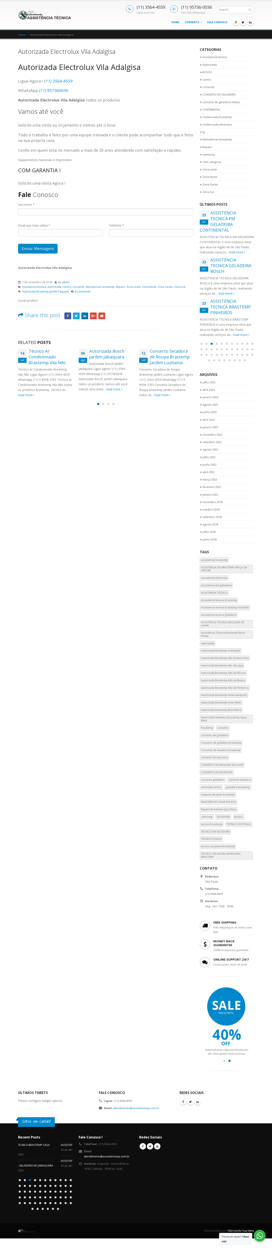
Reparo (120, 287)
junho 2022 (210, 464)
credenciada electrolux (217, 124)
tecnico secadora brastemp (218, 846)
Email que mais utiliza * (34, 225)
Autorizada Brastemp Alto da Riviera (223, 680)
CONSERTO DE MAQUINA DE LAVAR (222, 765)
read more (25, 395)
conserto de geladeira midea (221, 102)
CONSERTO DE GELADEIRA (219, 94)
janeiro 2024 (210, 397)
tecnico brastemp (211, 824)
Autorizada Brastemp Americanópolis (224, 695)
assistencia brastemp (214, 560)
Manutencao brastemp (100, 287)
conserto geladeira (212, 780)
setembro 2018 (212, 517)
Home (175, 22)
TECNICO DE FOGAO (239, 824)
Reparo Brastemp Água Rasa (218, 809)
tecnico (238, 817)
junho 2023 (210, 412)
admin (66, 282)
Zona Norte (149, 287)
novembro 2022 (212, 434)
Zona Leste (133, 287)
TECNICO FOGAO (211, 839)
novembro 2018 (212, 502)
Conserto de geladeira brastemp (221, 743)
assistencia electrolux (214, 578)
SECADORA (223, 817)
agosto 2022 (210, 449)
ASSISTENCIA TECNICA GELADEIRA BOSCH (230, 265)
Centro (66, 287)
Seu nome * (26, 205)
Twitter (76, 315)
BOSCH (207, 72)
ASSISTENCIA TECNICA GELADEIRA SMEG (43, 1161)
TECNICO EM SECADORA (215, 831)
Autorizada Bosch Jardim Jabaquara (107, 354)
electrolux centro (211, 787)
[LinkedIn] (250, 22)
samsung (208, 154)
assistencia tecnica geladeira (218, 615)
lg (204, 132)
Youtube (157, 1146)
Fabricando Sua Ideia (241, 1226)
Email (101, 315)
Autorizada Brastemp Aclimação (220, 650)
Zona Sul (179, 287)
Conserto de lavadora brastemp (221, 750)
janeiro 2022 (210, 494)
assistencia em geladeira (216, 585)
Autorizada (54, 287)
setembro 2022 (212, 442)
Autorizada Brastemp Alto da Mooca (223, 673)
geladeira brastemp (237, 787)
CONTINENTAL (211, 109)
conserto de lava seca (214, 757)
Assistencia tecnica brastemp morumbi (225, 607)
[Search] (250, 9)
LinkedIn (84, 315)
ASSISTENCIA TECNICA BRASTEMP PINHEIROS (230, 306)
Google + (93, 315)
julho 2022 (209, 457)
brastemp (207, 728)
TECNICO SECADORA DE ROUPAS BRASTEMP (221, 855)
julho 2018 (209, 532)
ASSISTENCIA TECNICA (214, 593)
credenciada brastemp (217, 117)
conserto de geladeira (214, 735)
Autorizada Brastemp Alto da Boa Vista (225, 658)
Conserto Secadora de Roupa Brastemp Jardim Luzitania (170, 356)
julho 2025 (209, 382)
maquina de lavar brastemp (218, 794)
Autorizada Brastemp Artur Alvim (221, 702)
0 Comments (83, 291)
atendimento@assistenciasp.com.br (136, 1108)
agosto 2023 (210, 404)
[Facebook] (236, 22)
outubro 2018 (211, 509)
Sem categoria (212, 162)
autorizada (207, 643)
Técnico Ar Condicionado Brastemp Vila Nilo (47, 356)
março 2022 (210, 479)
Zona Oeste (165, 287)
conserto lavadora (239, 780)
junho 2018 (210, 539)
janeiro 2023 (210, 427)
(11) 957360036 (53, 90)
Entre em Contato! (36, 1121)
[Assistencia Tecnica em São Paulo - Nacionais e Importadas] (44, 15)
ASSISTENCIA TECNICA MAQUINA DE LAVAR (222, 623)
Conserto (192, 22)
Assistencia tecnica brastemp (219, 600)
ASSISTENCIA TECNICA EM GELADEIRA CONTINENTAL (218, 221)
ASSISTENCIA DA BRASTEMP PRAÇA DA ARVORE (224, 569)
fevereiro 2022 (212, 487)
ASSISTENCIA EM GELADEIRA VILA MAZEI (43, 1145)
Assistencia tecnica (34, 287)
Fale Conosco (217, 22)
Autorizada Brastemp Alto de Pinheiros (225, 688)
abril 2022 (209, 472)
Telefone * (116, 225)
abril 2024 (209, 390)
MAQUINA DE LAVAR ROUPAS (218, 802)
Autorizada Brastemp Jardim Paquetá (45, 291)
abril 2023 (209, 420)
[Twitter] (243, 22)
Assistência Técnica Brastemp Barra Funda (223, 634)
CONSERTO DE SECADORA (216, 772)
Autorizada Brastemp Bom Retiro (221, 710)
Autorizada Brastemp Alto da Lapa (222, 665)
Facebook (67, 315)
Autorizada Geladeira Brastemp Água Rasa (224, 719)
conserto (222, 728)
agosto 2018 (210, 524)
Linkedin (197, 1102)
